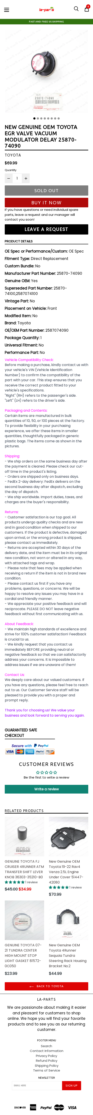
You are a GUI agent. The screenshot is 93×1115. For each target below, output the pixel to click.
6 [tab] (52, 118)
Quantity (10, 170)
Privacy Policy (46, 1055)
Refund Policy (46, 1060)
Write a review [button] (46, 789)
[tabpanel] (46, 72)
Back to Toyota (50, 986)
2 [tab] (38, 118)
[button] (15, 882)
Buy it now (46, 203)
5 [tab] (48, 118)
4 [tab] (45, 118)
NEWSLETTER (46, 1077)
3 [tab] (41, 118)
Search (46, 1046)
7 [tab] (55, 118)
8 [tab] (59, 118)
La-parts (46, 999)
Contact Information (46, 1050)
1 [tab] (34, 118)
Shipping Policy (46, 1065)
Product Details (19, 241)
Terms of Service (46, 1070)
